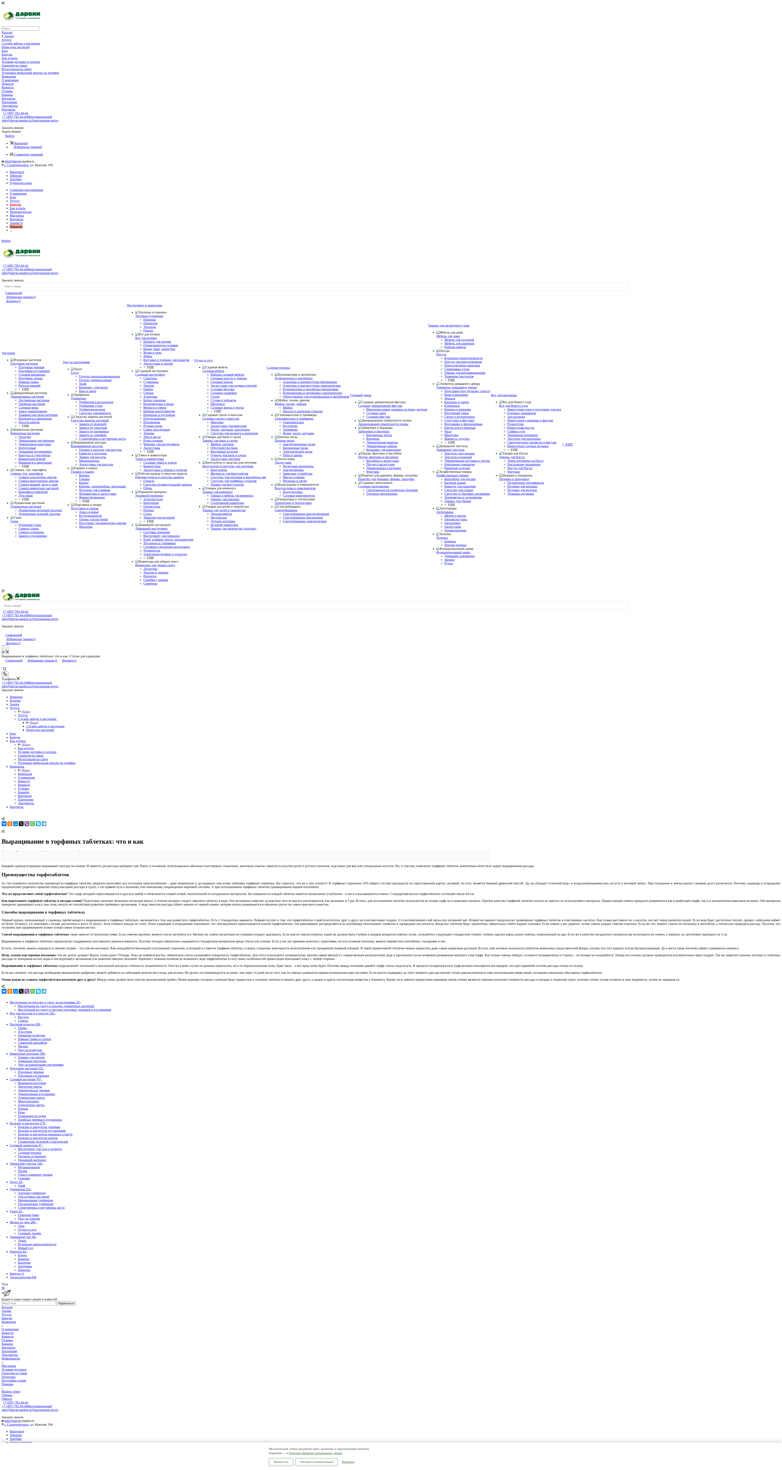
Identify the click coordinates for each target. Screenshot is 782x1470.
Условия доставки (14, 1369)
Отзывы (7, 1340)
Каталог (7, 1307)
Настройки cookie (14, 1380)
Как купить (26, 748)
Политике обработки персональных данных (315, 1453)
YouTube (16, 179)
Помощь (7, 1384)
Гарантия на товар (14, 1373)
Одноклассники (21, 183)
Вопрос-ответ (11, 1391)
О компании (10, 1329)
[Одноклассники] (9, 823)
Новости (8, 1333)
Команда (8, 1336)
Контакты (8, 1347)
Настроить (348, 1461)
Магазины (9, 1366)
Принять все (281, 1461)
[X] (21, 823)
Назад (26, 711)
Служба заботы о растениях (45, 726)
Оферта (7, 1399)
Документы (10, 1355)
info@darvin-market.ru (30, 120)
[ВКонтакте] (4, 823)
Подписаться (66, 1303)
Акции (6, 1311)
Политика (8, 1377)
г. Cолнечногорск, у (18, 165)
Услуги (23, 715)
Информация (11, 1358)
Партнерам (9, 1351)
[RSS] (3, 831)
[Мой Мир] (15, 823)
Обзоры (7, 1395)
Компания (25, 774)
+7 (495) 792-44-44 (15, 113)
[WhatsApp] (32, 823)
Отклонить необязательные (316, 1461)
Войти (6, 241)
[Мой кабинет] (3, 630)
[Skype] (38, 823)
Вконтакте (17, 172)
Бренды (7, 1318)
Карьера (7, 1344)
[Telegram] (44, 823)
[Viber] (26, 823)
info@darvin (13, 161)
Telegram (16, 175)
